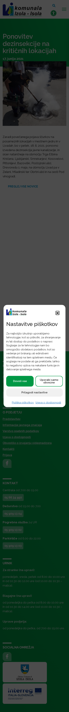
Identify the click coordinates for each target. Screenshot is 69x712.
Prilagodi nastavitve (34, 392)
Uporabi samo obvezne (49, 381)
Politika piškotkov (23, 402)
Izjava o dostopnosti (48, 402)
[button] (57, 313)
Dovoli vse (20, 381)
